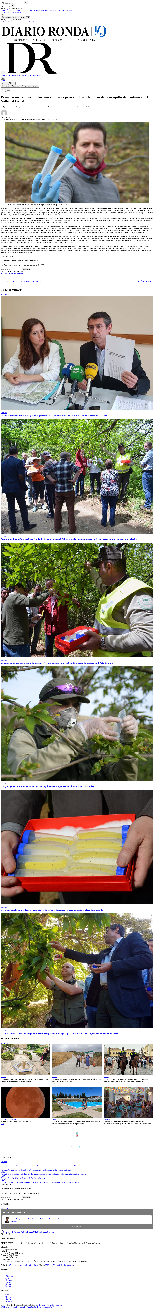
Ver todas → (5, 1043)
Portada (3, 10)
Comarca (23, 10)
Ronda (17, 10)
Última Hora (9, 1276)
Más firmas (5, 1208)
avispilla (11, 273)
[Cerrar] (13, 5)
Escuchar (35, 86)
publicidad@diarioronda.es (65, 1265)
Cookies (59, 1305)
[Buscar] (3, 78)
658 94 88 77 (50, 1265)
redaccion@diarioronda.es (28, 1265)
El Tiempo (59, 10)
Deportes (45, 10)
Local (7, 1278)
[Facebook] (14, 83)
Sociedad (8, 1282)
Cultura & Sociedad (34, 10)
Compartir (26, 86)
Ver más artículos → (77, 1226)
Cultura (8, 1284)
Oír (28, 17)
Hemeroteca (67, 10)
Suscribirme (26, 269)
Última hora (10, 10)
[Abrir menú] (3, 72)
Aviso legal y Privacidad (45, 1305)
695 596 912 (12, 1265)
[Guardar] (3, 83)
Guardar (22, 17)
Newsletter (17, 12)
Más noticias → (6, 294)
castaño (17, 273)
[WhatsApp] (6, 83)
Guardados (6, 12)
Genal (22, 273)
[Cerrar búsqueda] (26, 2)
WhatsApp (7, 17)
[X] (10, 83)
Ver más (4, 1162)
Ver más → (148, 1129)
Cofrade (52, 10)
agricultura (4, 273)
